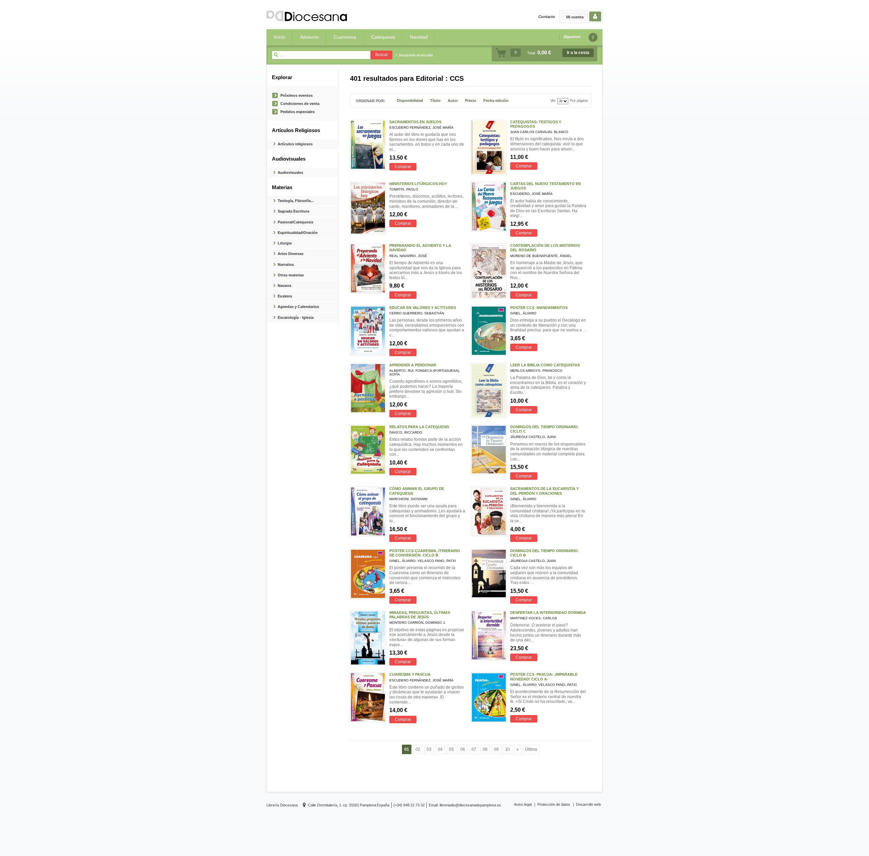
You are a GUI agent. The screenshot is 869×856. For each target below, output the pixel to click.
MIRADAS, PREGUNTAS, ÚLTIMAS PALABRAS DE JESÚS (419, 615)
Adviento (309, 37)
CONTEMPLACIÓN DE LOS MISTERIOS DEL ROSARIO (545, 247)
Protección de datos (553, 804)
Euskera (285, 296)
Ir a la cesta (578, 52)
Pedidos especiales (297, 112)
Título (435, 101)
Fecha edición (496, 101)
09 (496, 749)
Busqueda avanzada (416, 55)
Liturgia (285, 243)
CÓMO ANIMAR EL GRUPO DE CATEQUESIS (416, 491)
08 (485, 749)
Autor (453, 101)
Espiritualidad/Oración (298, 233)
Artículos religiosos (295, 144)
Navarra (284, 286)
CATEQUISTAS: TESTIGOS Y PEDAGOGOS (535, 124)
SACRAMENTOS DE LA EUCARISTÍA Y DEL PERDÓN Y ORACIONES (544, 491)
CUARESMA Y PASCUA (409, 674)
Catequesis (383, 37)
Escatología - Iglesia (296, 317)
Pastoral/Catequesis (295, 222)
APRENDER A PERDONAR (412, 365)
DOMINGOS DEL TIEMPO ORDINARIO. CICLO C (544, 429)
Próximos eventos (296, 95)
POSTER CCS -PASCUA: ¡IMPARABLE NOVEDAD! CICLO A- (543, 676)
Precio (470, 101)
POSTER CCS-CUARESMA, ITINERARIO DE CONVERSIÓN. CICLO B (424, 553)
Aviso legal (523, 804)
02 (417, 749)
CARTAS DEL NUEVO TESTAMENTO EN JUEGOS (545, 186)
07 (474, 749)
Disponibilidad (410, 101)
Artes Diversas (290, 254)
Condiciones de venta (299, 104)
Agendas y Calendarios (298, 307)
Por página (579, 101)
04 (440, 749)
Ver (553, 101)
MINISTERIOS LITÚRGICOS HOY (418, 184)
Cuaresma (345, 37)
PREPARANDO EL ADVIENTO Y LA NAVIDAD (420, 247)
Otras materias (291, 275)
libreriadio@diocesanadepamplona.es (470, 805)
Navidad (419, 37)
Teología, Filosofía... (296, 201)
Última (531, 749)
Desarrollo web (588, 804)
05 (451, 749)
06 (462, 749)
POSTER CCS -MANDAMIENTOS (539, 308)
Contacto (546, 17)
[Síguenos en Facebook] (592, 37)
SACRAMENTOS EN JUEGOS (415, 122)
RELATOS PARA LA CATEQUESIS (419, 427)
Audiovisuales (290, 172)
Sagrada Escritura (293, 211)
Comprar (403, 166)
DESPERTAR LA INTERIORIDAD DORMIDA (548, 613)
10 (507, 749)
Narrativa (286, 264)
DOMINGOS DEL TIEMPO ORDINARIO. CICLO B (544, 553)
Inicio (279, 37)
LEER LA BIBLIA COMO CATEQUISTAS (545, 365)
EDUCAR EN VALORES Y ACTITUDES (422, 308)
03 (429, 749)
